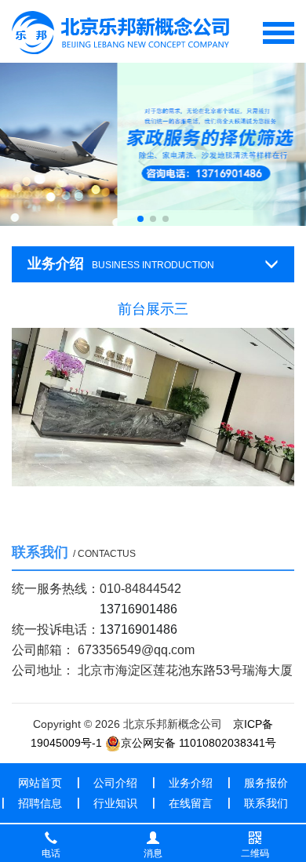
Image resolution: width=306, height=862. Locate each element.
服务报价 (266, 783)
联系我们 (266, 803)
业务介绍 (191, 783)
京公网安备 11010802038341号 (198, 743)
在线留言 (191, 803)
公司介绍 (115, 783)
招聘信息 (40, 803)
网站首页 (40, 783)
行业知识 (115, 803)
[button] (140, 219)
